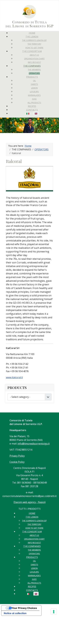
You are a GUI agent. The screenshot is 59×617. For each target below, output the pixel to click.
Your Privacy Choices (24, 608)
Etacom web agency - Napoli (30, 502)
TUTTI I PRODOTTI (29, 509)
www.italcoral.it (14, 377)
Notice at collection (15, 613)
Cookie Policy (17, 462)
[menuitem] (32, 32)
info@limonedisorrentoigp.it (34, 443)
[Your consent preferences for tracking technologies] (54, 612)
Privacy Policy (17, 455)
